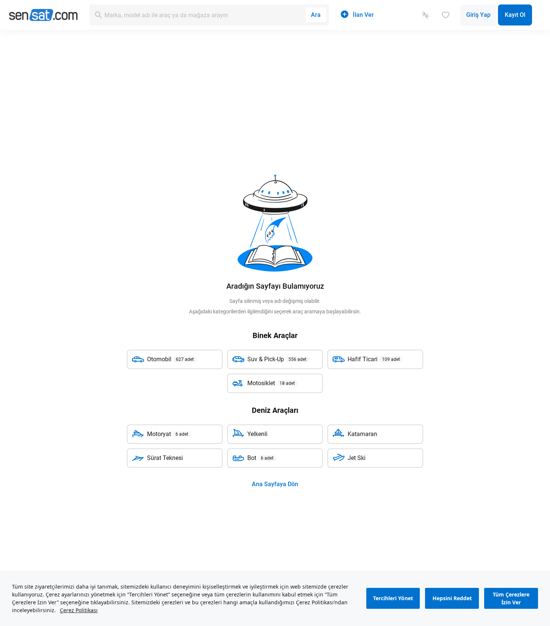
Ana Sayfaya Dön (275, 484)
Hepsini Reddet (452, 598)
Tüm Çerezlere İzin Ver (511, 598)
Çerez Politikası (79, 610)
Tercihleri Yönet (393, 598)
